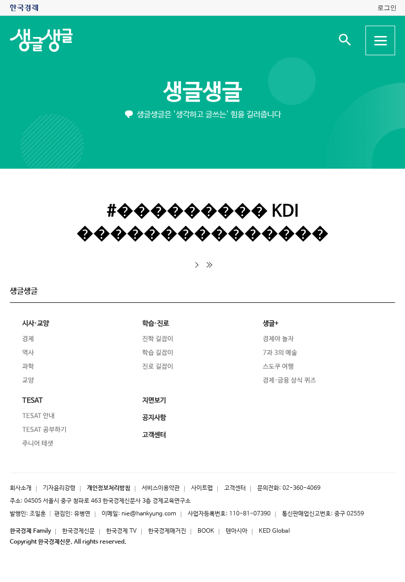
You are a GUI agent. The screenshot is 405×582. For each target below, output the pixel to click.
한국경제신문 (78, 531)
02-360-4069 (302, 488)
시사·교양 (35, 323)
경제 (28, 339)
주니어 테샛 (37, 443)
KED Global (274, 531)
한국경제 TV (121, 531)
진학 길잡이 (157, 339)
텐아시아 (236, 531)
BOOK (206, 531)
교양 (28, 380)
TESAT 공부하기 (44, 430)
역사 (28, 353)
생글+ (271, 323)
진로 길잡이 (157, 366)
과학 (28, 366)
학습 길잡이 (157, 353)
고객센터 (235, 488)
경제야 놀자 (278, 339)
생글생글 (202, 92)
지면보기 (154, 400)
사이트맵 (202, 488)
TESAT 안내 (38, 416)
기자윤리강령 (59, 488)
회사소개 (21, 488)
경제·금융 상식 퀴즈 (289, 380)
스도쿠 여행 (278, 366)
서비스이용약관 (161, 488)
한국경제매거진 (167, 531)
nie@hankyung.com (149, 513)
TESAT (32, 400)
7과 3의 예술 (280, 353)
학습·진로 (155, 323)
